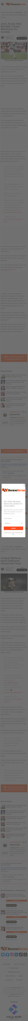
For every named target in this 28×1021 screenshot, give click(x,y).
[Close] (25, 485)
